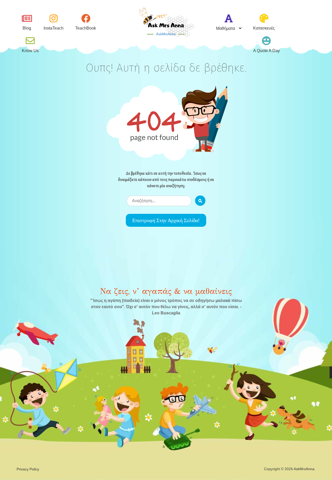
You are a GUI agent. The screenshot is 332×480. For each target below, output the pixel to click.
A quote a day (266, 50)
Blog (27, 28)
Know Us (30, 50)
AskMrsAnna (166, 34)
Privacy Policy (28, 469)
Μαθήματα (225, 28)
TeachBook (85, 28)
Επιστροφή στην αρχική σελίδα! (166, 220)
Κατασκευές (264, 28)
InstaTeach (54, 28)
